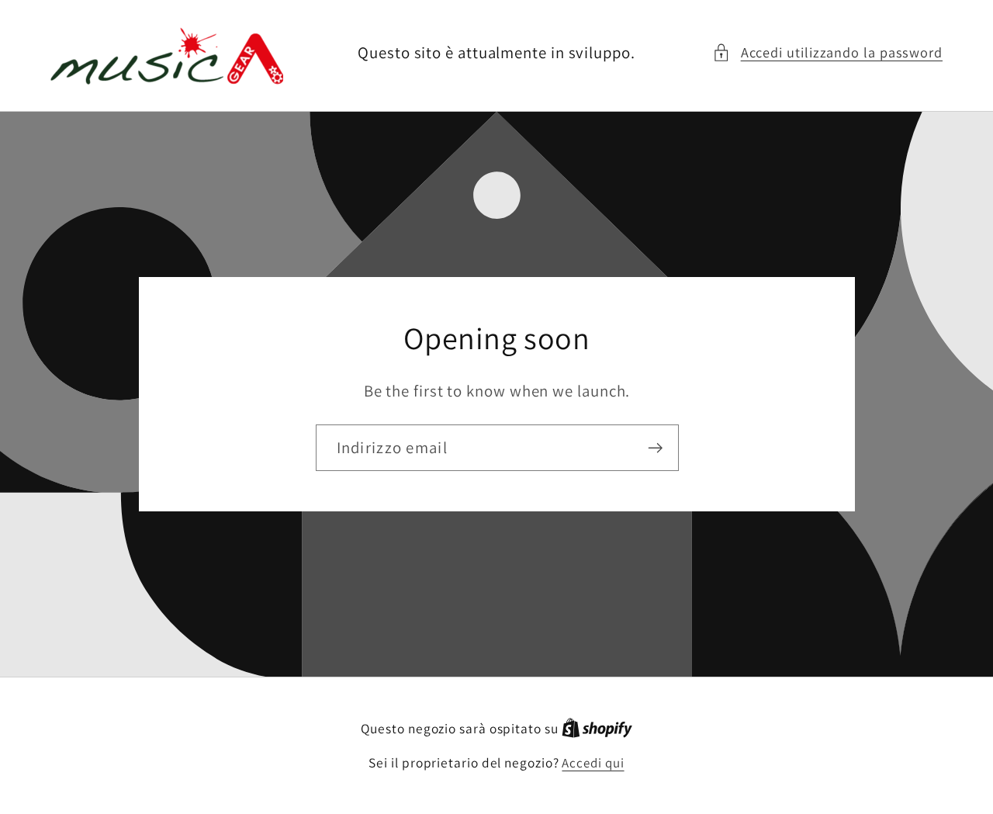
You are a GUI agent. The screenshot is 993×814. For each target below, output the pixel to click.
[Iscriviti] (655, 447)
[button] (827, 52)
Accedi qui (593, 762)
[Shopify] (597, 728)
